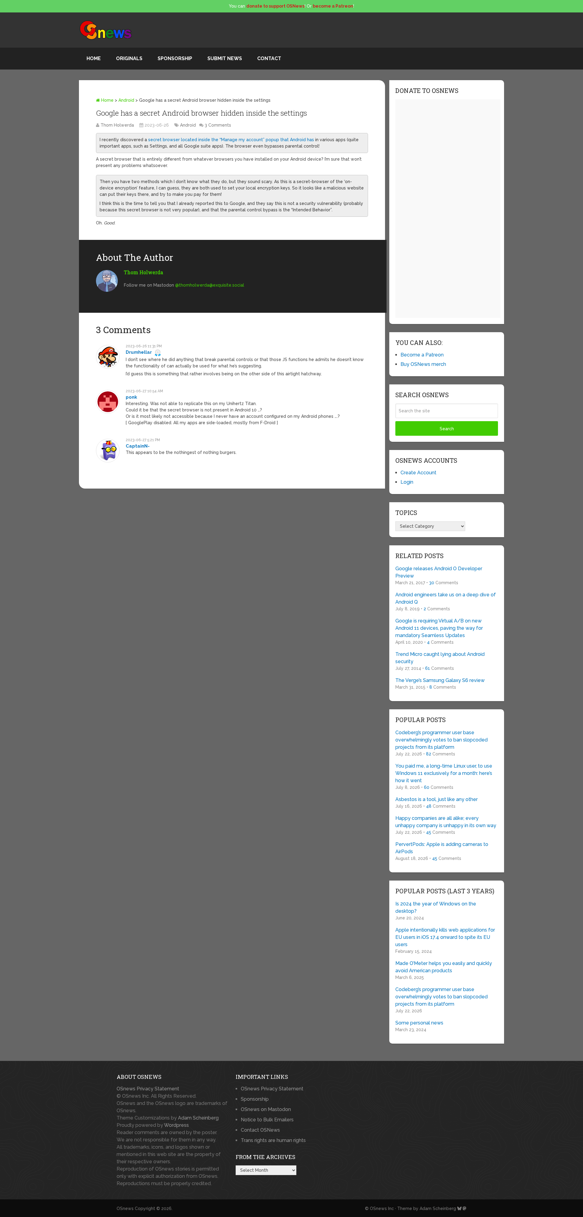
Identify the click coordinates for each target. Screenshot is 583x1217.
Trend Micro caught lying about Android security (440, 657)
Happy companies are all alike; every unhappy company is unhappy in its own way (445, 821)
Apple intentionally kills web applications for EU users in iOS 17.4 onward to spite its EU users (445, 937)
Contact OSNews (260, 1130)
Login (407, 482)
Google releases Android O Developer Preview (438, 572)
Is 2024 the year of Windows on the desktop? (435, 907)
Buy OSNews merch (423, 364)
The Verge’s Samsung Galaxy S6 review (440, 680)
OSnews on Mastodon (266, 1109)
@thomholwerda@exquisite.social (209, 285)
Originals (129, 58)
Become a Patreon (422, 355)
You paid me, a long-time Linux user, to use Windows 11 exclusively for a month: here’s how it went (443, 773)
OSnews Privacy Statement (148, 1089)
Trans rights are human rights (273, 1140)
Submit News (224, 58)
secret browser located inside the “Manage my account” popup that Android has (231, 139)
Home (94, 58)
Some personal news (419, 1023)
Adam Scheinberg (198, 1118)
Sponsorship (175, 58)
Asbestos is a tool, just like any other (436, 799)
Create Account (418, 473)
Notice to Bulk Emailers (267, 1120)
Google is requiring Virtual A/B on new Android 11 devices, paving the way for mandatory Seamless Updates (439, 628)
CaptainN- (138, 446)
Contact (269, 58)
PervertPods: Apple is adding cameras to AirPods (441, 847)
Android (126, 100)
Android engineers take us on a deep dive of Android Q (445, 598)
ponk (131, 397)
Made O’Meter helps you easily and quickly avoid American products (443, 966)
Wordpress (176, 1125)
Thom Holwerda (117, 125)
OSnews (125, 1208)
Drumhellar (139, 352)
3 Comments (218, 125)
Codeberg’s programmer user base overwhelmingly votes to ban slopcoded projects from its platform (441, 740)
